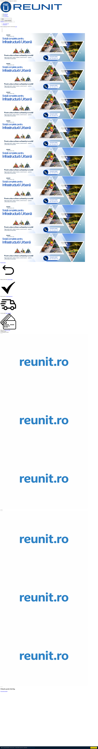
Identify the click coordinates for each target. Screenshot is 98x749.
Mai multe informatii (31, 747)
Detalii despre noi (9, 296)
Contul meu (6, 14)
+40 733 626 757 (6, 23)
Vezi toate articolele (3, 691)
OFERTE (2, 21)
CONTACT (5, 24)
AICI (16, 26)
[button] (2, 262)
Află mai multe (10, 279)
